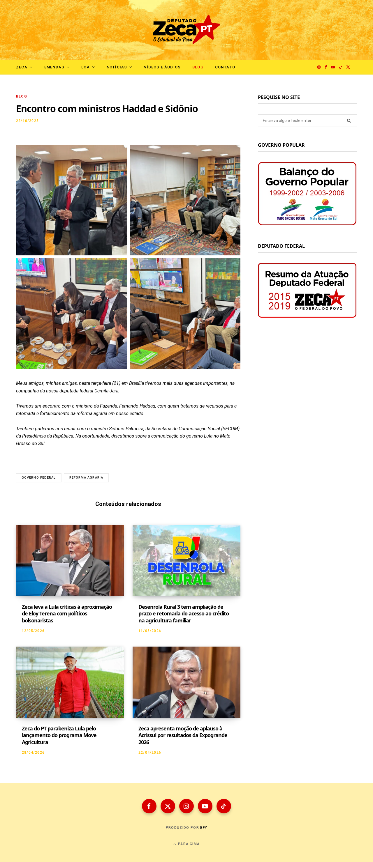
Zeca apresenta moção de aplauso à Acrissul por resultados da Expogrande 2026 (182, 735)
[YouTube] (205, 806)
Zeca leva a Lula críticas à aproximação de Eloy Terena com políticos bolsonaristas (67, 613)
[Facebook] (149, 806)
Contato (225, 67)
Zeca (21, 67)
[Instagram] (186, 806)
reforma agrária (86, 477)
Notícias (117, 67)
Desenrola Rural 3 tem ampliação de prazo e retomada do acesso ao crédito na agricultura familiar (183, 613)
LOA (85, 67)
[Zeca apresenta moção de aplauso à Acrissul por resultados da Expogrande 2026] (186, 682)
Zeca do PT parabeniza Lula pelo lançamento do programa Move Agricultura (59, 735)
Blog (197, 67)
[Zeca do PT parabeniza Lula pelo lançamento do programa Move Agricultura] (70, 682)
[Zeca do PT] (186, 30)
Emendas (54, 67)
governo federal (39, 477)
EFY (203, 828)
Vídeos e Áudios (162, 67)
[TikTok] (224, 806)
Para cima (188, 844)
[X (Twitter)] (168, 806)
